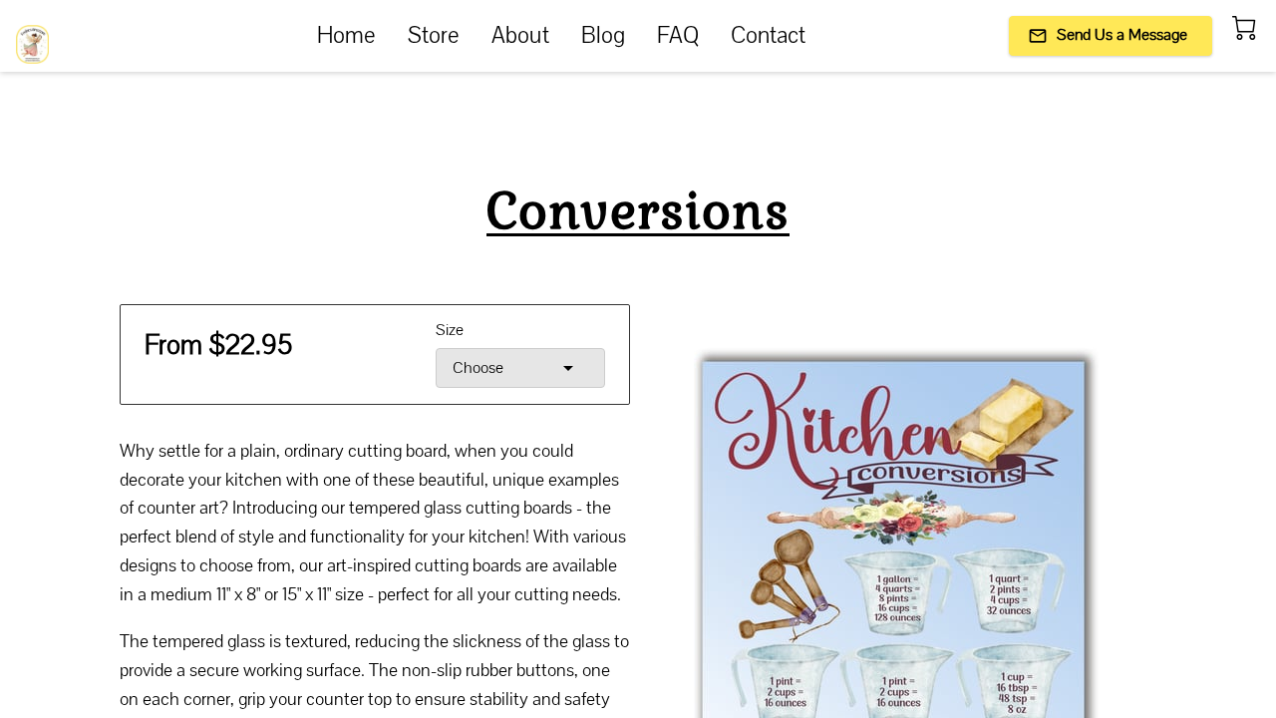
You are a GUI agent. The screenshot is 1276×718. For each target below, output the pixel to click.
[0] (1244, 28)
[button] (520, 368)
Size (450, 330)
